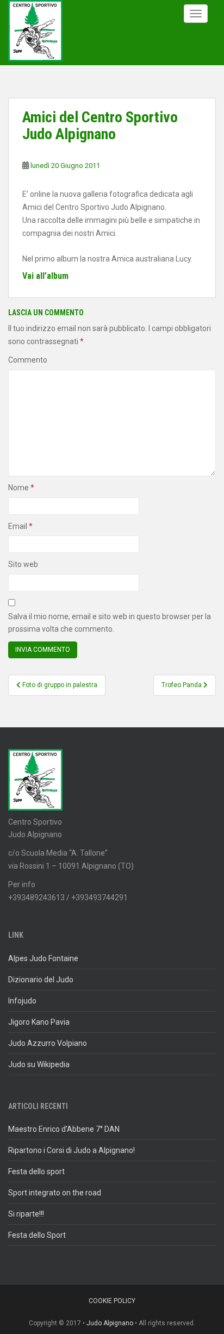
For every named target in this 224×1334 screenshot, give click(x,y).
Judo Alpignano (109, 1323)
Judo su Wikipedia (39, 1064)
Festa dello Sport (37, 1235)
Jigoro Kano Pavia (39, 1022)
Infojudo (22, 1000)
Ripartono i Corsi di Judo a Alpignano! (71, 1150)
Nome (21, 487)
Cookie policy (112, 1301)
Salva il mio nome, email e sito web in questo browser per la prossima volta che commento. (109, 623)
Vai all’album (45, 276)
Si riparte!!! (26, 1214)
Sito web (23, 564)
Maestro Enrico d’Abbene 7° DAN (64, 1129)
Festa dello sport (36, 1171)
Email (20, 526)
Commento (27, 360)
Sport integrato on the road (54, 1192)
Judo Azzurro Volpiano (47, 1043)
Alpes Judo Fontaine (43, 958)
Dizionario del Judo (40, 979)
